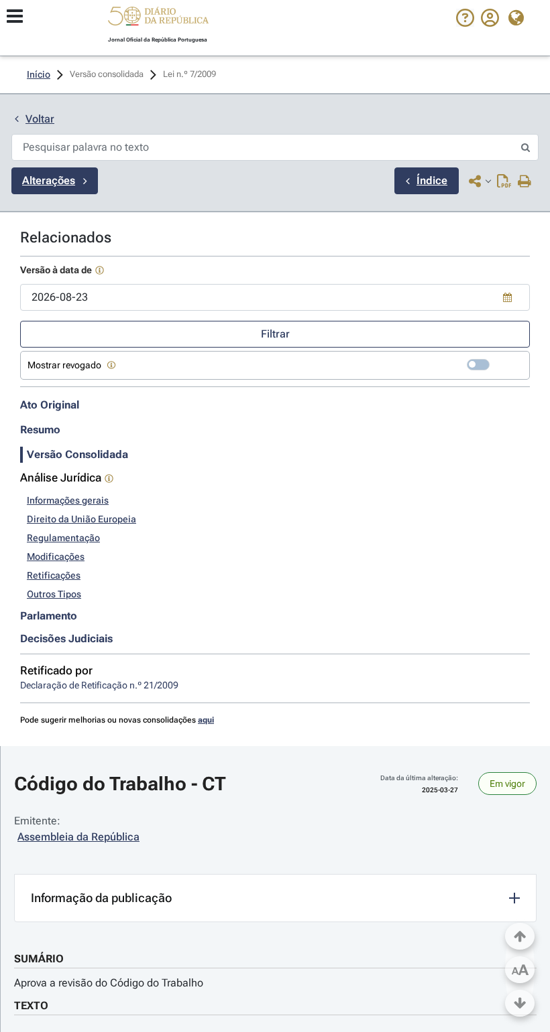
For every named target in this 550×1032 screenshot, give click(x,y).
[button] (158, 18)
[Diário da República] (158, 19)
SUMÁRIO (39, 958)
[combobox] (275, 297)
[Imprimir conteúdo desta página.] (525, 182)
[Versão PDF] (504, 182)
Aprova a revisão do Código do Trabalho (108, 982)
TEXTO (31, 1005)
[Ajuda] (465, 23)
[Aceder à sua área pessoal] (490, 23)
